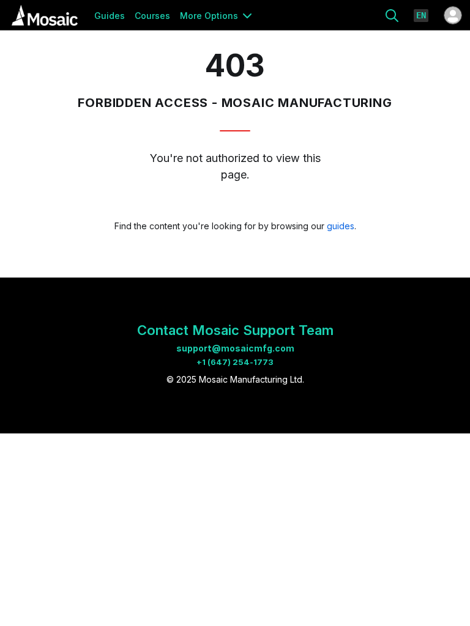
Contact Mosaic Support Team (235, 330)
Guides (109, 15)
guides (340, 226)
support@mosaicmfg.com (235, 348)
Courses (152, 15)
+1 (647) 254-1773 (235, 362)
